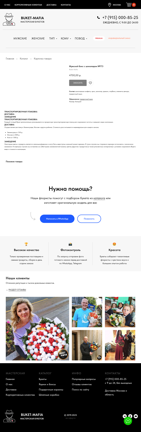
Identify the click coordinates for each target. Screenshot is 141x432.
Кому (65, 38)
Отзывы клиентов (82, 384)
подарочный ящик (86, 99)
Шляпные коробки (49, 394)
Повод (80, 38)
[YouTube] (136, 417)
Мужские (20, 38)
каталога (99, 198)
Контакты (66, 5)
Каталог (24, 58)
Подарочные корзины (51, 389)
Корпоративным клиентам (28, 5)
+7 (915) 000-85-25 (120, 17)
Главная (10, 58)
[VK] (125, 417)
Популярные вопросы (84, 379)
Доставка (51, 5)
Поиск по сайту (80, 389)
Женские (38, 38)
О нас (7, 5)
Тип (52, 38)
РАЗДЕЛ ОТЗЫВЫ (17, 289)
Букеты (43, 379)
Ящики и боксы (47, 384)
